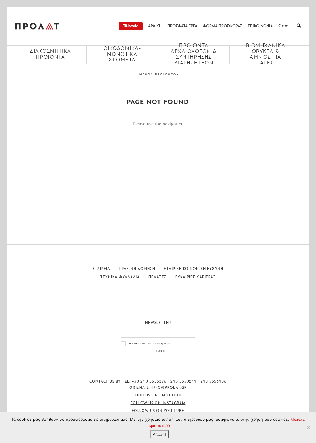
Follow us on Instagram (158, 403)
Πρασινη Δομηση (137, 269)
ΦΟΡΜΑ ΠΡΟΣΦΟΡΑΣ (222, 26)
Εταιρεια (101, 269)
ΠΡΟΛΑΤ (37, 26)
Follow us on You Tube (158, 411)
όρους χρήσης (161, 343)
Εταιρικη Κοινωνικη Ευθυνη (193, 269)
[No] (308, 427)
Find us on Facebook (158, 395)
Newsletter (158, 323)
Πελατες (157, 277)
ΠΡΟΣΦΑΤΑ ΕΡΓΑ (182, 26)
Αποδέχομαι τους (149, 343)
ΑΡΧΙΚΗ (155, 26)
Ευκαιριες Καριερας (195, 277)
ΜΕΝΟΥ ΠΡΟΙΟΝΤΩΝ (158, 74)
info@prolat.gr (169, 388)
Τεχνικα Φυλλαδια (120, 277)
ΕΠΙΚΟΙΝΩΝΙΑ (260, 26)
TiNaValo (130, 26)
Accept (159, 434)
